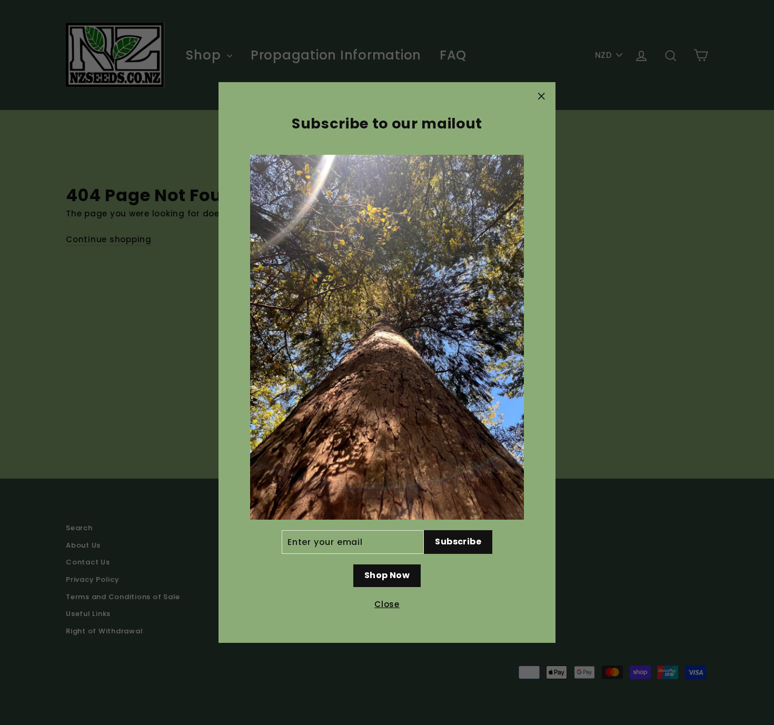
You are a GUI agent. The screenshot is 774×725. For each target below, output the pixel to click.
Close (387, 604)
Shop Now (387, 575)
